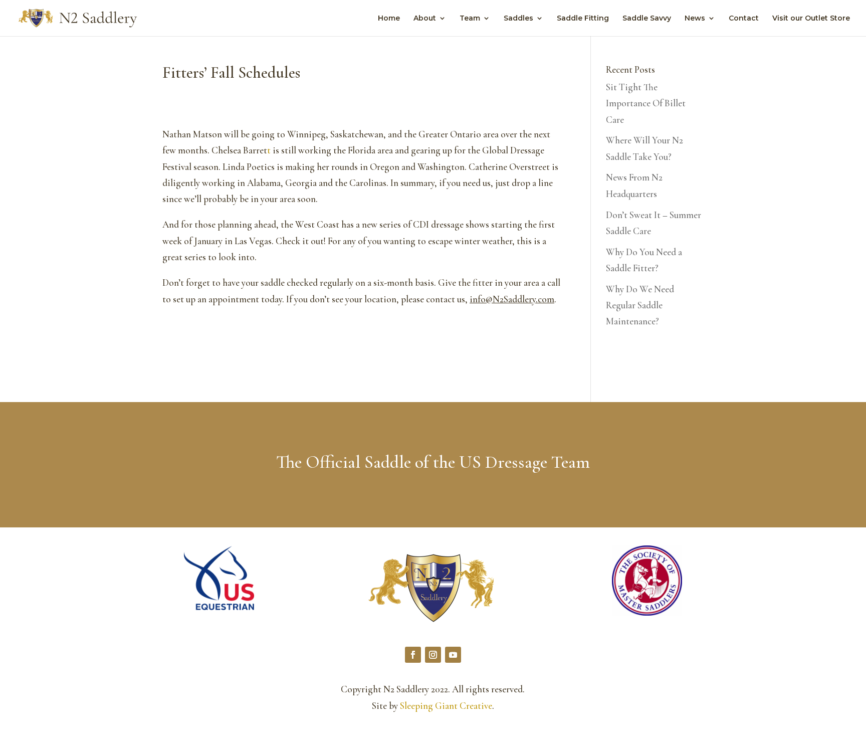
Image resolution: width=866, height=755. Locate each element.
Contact (744, 19)
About (424, 19)
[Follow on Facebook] (413, 655)
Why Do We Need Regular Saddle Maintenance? (640, 305)
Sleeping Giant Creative (446, 705)
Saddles (518, 19)
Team (470, 19)
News (695, 19)
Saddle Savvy (646, 19)
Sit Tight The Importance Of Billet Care (646, 103)
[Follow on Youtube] (453, 655)
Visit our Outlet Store (811, 19)
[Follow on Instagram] (433, 655)
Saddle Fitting (583, 19)
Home (389, 19)
